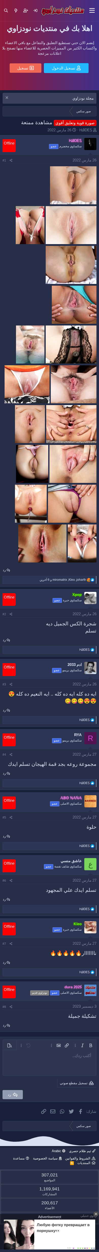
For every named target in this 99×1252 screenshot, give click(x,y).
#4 (4, 754)
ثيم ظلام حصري (80, 1151)
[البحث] (6, 11)
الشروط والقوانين (77, 1158)
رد (4, 570)
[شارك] (11, 161)
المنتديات (83, 1163)
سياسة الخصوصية (45, 1158)
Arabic (57, 1151)
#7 (4, 944)
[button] (92, 10)
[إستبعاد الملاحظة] (7, 98)
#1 (4, 160)
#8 (4, 1007)
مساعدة (19, 1158)
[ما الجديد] (16, 11)
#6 (4, 880)
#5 (4, 817)
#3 (4, 684)
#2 (4, 614)
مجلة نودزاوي (83, 98)
